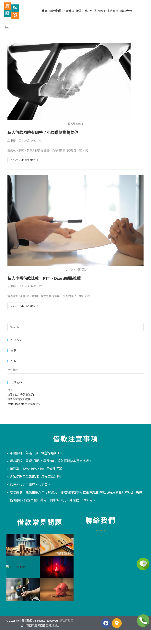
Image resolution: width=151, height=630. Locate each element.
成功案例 (113, 10)
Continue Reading (23, 160)
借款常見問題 (39, 522)
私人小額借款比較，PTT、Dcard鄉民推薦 (44, 278)
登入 (10, 390)
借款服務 (82, 10)
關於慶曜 (55, 10)
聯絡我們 (126, 10)
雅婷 (13, 140)
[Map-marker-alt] (117, 623)
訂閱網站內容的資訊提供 (21, 394)
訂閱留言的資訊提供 (18, 399)
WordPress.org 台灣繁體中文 (24, 403)
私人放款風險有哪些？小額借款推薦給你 (42, 132)
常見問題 (99, 10)
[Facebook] (106, 623)
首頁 (44, 10)
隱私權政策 (66, 620)
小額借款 (68, 10)
